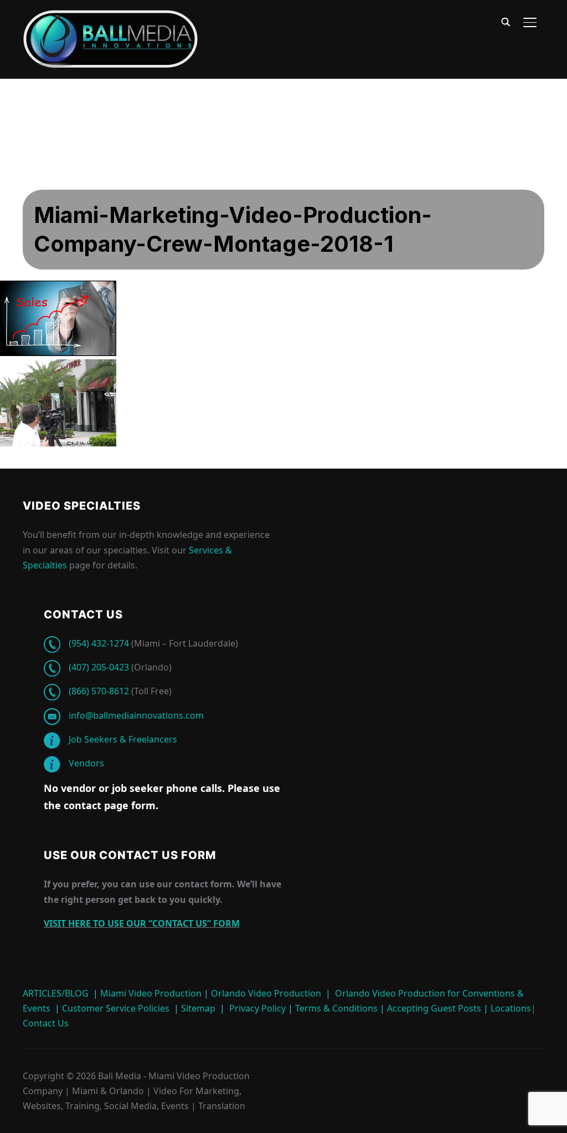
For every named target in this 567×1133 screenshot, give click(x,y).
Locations (509, 1008)
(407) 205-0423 (99, 667)
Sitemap (198, 1008)
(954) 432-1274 (99, 643)
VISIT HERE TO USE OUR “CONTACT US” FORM (142, 923)
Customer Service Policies (115, 1008)
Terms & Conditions (335, 1008)
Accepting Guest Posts (433, 1008)
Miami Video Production (151, 993)
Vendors (86, 763)
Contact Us (46, 1023)
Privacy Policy (257, 1008)
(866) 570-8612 (99, 691)
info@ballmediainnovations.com (136, 715)
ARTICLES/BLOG (56, 993)
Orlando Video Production (266, 993)
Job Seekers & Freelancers (123, 739)
